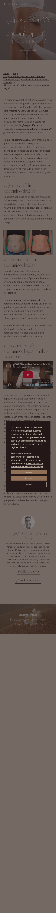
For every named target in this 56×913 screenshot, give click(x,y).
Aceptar (29, 472)
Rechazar (29, 478)
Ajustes (29, 484)
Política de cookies (34, 463)
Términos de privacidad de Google (27, 466)
